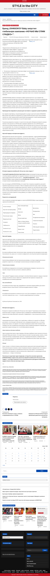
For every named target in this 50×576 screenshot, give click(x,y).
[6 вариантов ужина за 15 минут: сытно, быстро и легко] (40, 430)
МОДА (44, 570)
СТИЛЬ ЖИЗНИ (7, 570)
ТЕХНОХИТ (18, 570)
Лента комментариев (31, 563)
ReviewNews (30, 574)
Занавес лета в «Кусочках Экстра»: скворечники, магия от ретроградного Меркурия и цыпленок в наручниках (42, 521)
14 (31, 455)
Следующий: (38, 414)
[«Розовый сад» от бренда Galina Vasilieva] (7, 511)
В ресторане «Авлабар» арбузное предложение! (12, 493)
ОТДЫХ (17, 572)
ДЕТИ (4, 25)
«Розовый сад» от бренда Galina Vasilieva (11, 489)
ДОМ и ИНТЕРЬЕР (25, 570)
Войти (28, 558)
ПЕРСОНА (36, 570)
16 (44, 455)
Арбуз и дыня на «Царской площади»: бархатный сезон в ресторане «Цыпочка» (19, 491)
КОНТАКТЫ (22, 572)
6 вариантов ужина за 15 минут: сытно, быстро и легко (39, 438)
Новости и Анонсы (30, 572)
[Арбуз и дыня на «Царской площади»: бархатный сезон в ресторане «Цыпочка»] (19, 511)
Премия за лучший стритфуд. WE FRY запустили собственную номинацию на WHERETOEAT (22, 500)
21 (31, 458)
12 (18, 455)
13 (25, 455)
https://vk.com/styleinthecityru (8, 554)
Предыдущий (12, 413)
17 (5, 458)
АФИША (32, 570)
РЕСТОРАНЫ (17, 513)
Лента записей (30, 561)
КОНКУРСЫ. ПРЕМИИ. (6, 572)
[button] (3, 409)
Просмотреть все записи (20, 402)
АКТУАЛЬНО (45, 14)
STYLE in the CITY (25, 6)
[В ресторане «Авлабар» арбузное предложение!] (31, 511)
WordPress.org (30, 565)
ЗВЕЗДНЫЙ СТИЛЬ (39, 572)
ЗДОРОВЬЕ (8, 25)
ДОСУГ (13, 572)
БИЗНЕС (13, 570)
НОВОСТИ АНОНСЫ (14, 25)
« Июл (3, 465)
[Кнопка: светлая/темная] (35, 14)
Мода (5, 513)
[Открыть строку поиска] (37, 15)
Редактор (5, 37)
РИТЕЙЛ (46, 572)
